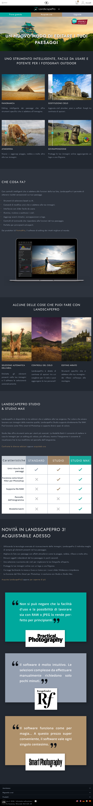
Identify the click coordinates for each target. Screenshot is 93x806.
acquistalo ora (40, 446)
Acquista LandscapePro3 (12, 579)
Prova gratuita (15, 14)
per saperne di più (38, 579)
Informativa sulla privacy (24, 801)
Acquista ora (46, 14)
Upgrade (77, 14)
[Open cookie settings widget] (4, 802)
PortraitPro (20, 230)
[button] (86, 3)
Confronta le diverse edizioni (14, 446)
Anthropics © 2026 (8, 801)
